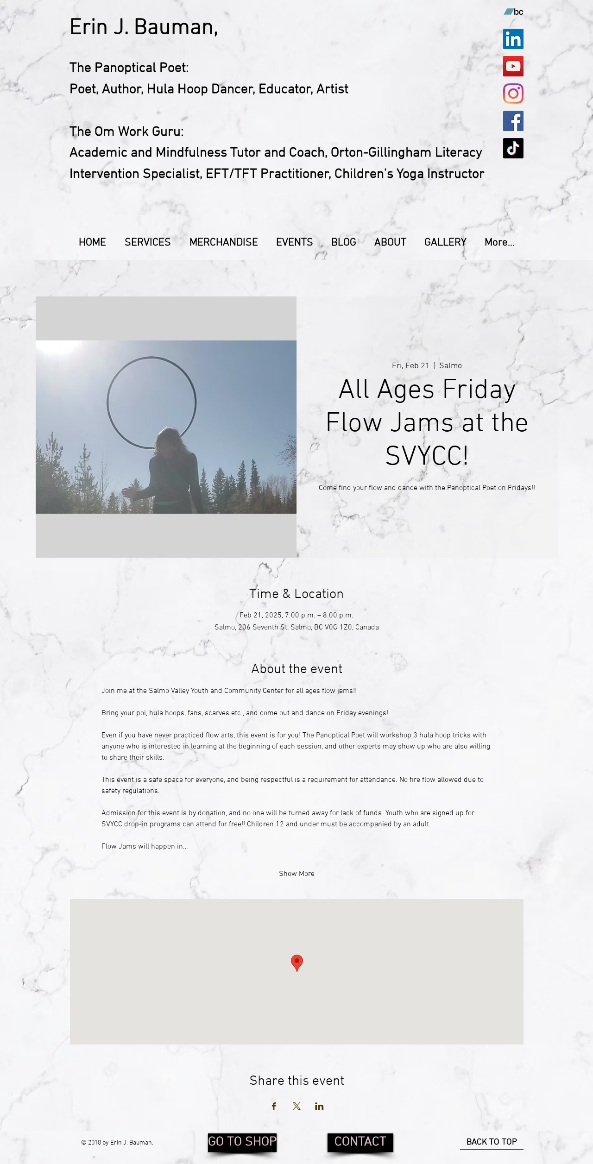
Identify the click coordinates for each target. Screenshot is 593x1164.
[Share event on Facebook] (274, 1106)
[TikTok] (513, 148)
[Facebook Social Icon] (513, 121)
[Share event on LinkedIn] (319, 1106)
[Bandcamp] (513, 11)
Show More (297, 874)
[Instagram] (513, 93)
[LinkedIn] (513, 39)
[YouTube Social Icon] (513, 66)
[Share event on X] (296, 1106)
